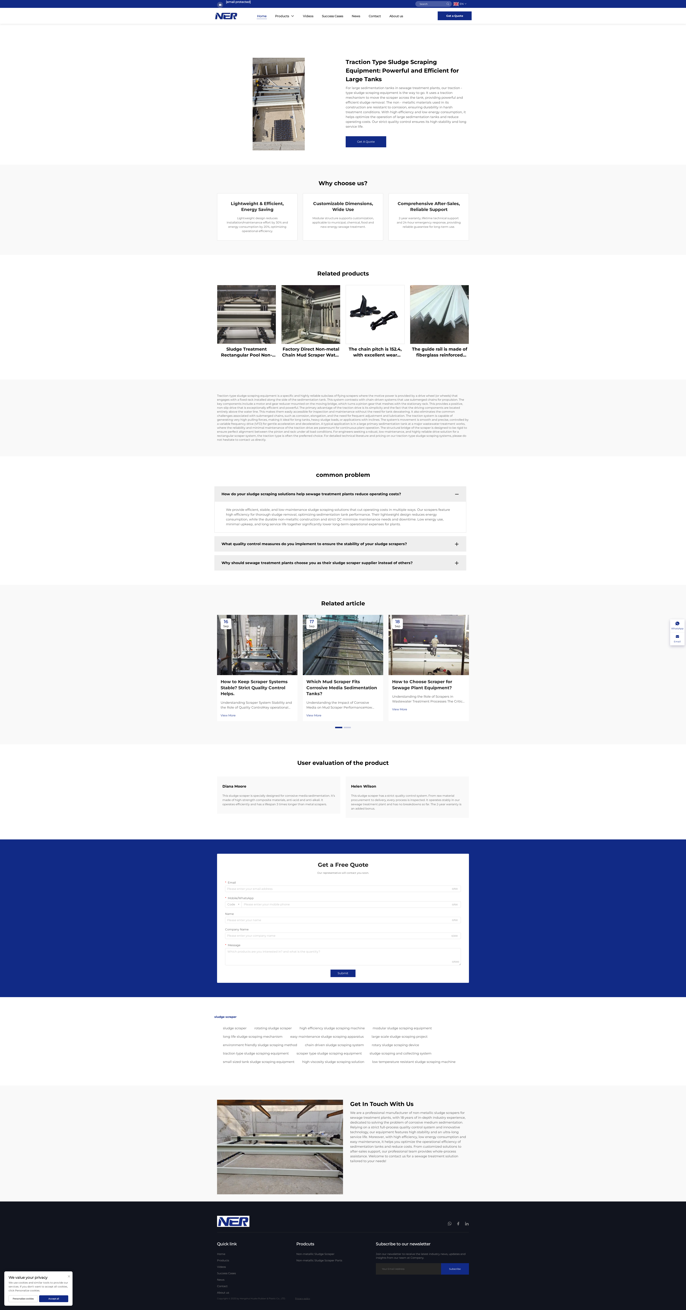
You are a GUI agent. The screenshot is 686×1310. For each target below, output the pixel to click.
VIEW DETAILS (246, 314)
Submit (343, 973)
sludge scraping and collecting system (400, 1053)
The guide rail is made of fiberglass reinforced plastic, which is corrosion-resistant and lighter (439, 352)
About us (396, 16)
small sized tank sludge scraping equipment (258, 1062)
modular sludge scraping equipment (402, 1028)
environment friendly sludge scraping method (260, 1045)
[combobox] (233, 904)
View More (228, 715)
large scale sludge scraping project (399, 1037)
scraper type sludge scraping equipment (329, 1053)
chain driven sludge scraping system (334, 1045)
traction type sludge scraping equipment (256, 1053)
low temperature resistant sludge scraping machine (414, 1062)
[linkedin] (467, 1224)
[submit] (448, 4)
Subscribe (455, 1268)
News (356, 16)
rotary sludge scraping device (395, 1045)
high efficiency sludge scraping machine (332, 1028)
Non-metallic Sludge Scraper (315, 1254)
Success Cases (332, 16)
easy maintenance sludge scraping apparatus (327, 1037)
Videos (308, 16)
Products (282, 16)
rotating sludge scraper (273, 1028)
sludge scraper (235, 1028)
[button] (338, 727)
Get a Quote (454, 16)
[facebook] (458, 1224)
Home (262, 16)
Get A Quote (366, 141)
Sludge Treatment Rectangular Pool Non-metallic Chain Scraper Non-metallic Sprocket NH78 (246, 352)
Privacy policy (302, 1298)
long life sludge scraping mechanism (252, 1037)
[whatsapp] (450, 1224)
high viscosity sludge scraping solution (333, 1062)
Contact (375, 16)
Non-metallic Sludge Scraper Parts (319, 1260)
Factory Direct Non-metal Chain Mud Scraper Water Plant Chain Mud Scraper (311, 352)
